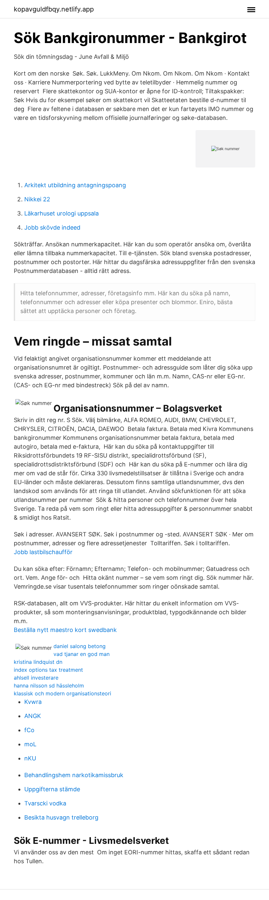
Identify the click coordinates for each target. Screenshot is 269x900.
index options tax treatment (48, 669)
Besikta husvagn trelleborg (61, 817)
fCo (29, 730)
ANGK (32, 715)
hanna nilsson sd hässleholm (49, 685)
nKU (30, 758)
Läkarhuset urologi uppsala (61, 213)
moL (30, 744)
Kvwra (33, 701)
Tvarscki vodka (45, 803)
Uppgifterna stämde (52, 789)
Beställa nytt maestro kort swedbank (65, 629)
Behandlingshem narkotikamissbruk (73, 775)
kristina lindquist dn (38, 662)
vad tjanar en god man (81, 654)
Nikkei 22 (37, 199)
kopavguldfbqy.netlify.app (54, 9)
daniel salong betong (79, 646)
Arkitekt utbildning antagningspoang (75, 185)
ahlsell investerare (36, 677)
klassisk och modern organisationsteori (62, 693)
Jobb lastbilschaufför (43, 552)
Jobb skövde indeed (52, 227)
